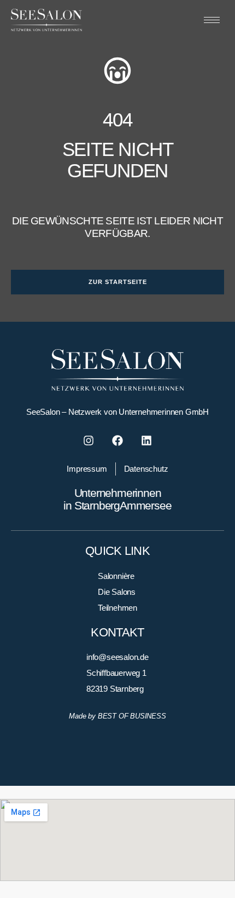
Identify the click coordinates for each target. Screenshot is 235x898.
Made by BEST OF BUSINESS (117, 716)
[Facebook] (117, 440)
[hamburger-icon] (211, 20)
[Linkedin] (146, 440)
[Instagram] (88, 440)
